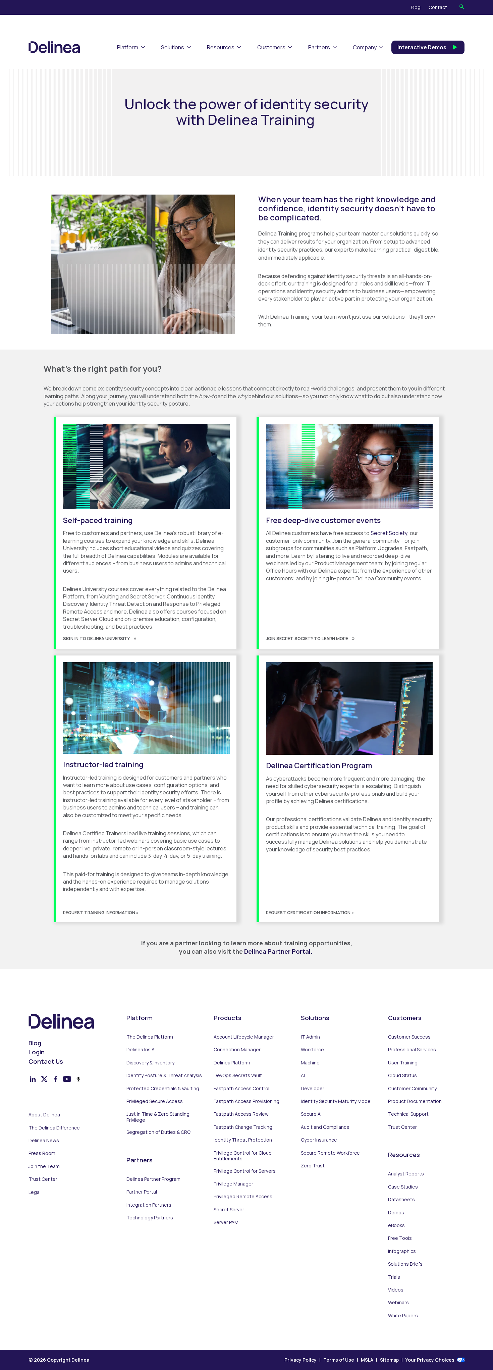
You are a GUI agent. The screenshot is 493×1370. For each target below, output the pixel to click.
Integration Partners (148, 1205)
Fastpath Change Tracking (243, 1127)
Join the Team (44, 1166)
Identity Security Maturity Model (336, 1101)
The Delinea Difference (54, 1128)
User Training (403, 1063)
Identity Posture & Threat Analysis (164, 1075)
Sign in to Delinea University (96, 638)
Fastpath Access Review (241, 1114)
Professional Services (412, 1050)
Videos (395, 1290)
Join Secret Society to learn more (307, 638)
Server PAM (226, 1222)
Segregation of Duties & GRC (158, 1132)
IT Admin (310, 1037)
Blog (416, 7)
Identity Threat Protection (243, 1140)
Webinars (398, 1303)
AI (303, 1075)
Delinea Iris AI (141, 1050)
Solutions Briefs (405, 1264)
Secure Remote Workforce (330, 1153)
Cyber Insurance (319, 1140)
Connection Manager (237, 1050)
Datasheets (401, 1200)
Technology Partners (149, 1218)
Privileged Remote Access (243, 1197)
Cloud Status (402, 1075)
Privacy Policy (300, 1360)
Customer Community (412, 1089)
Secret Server (229, 1210)
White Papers (403, 1316)
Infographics (402, 1251)
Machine (310, 1063)
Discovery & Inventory (150, 1063)
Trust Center (43, 1179)
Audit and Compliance (325, 1127)
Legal (35, 1192)
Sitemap (389, 1360)
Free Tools (400, 1238)
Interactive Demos (421, 47)
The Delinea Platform (149, 1037)
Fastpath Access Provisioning (246, 1101)
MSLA (367, 1360)
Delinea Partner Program (153, 1179)
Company (365, 47)
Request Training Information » (101, 912)
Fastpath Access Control (241, 1089)
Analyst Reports (406, 1174)
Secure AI (311, 1114)
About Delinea (44, 1115)
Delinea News (44, 1141)
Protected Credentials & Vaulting (162, 1089)
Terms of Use (338, 1360)
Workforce (312, 1050)
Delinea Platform (232, 1063)
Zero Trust (313, 1166)
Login (37, 1052)
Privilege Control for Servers (245, 1171)
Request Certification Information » (310, 912)
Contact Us (46, 1061)
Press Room (42, 1153)
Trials (394, 1277)
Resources (220, 47)
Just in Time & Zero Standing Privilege (157, 1117)
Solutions (172, 47)
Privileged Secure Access (154, 1101)
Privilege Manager (233, 1184)
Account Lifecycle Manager (244, 1037)
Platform (127, 47)
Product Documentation (415, 1101)
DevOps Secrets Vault (238, 1075)
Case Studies (403, 1187)
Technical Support (408, 1114)
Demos (396, 1213)
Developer (312, 1089)
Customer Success (409, 1037)
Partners (319, 47)
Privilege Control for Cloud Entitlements (243, 1156)
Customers (271, 47)
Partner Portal (141, 1192)
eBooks (396, 1225)
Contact (438, 7)
